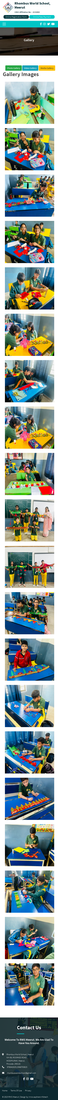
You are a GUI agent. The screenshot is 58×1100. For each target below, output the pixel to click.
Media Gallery (47, 68)
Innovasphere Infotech (38, 1097)
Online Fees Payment (42, 16)
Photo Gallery (13, 68)
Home (4, 1090)
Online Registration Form (16, 16)
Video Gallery (30, 68)
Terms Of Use (16, 1090)
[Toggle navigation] (4, 24)
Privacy (28, 1090)
